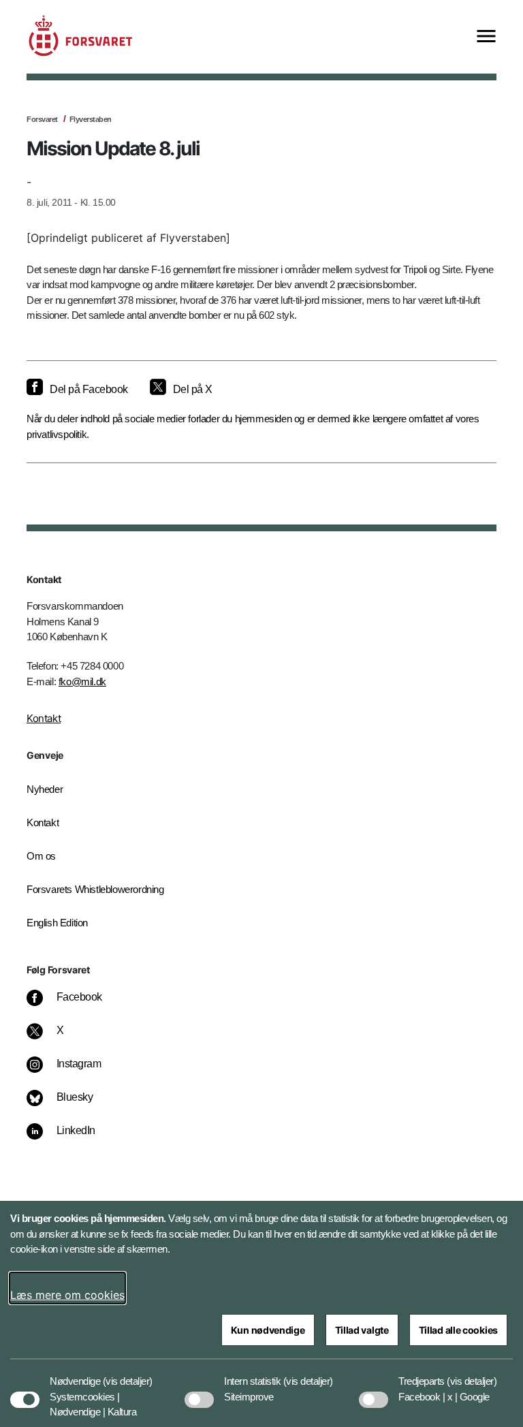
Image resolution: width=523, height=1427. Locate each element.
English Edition (57, 922)
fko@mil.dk (82, 681)
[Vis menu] (486, 37)
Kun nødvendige (268, 1330)
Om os (41, 856)
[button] (128, 1375)
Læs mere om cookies (67, 1295)
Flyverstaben (90, 119)
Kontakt (44, 718)
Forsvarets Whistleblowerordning (95, 889)
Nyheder (45, 789)
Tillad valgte (362, 1330)
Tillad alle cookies (458, 1330)
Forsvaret (42, 119)
